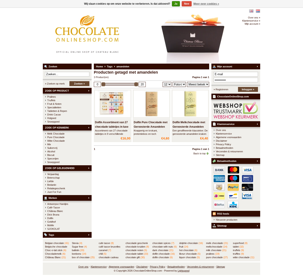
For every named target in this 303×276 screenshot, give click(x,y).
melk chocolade (217, 243)
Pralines (51, 96)
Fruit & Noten (54, 104)
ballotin (78, 250)
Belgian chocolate (57, 243)
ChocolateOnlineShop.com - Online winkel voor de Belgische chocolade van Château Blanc (101, 35)
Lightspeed (183, 270)
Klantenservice (225, 124)
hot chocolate (188, 250)
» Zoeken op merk (55, 83)
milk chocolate (216, 250)
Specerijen (53, 158)
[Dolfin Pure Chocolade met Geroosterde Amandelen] (151, 117)
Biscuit (50, 155)
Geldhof (51, 221)
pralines (213, 253)
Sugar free (79, 246)
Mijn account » (252, 23)
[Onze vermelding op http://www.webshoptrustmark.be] (236, 117)
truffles (238, 253)
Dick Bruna (53, 214)
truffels (238, 250)
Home (99, 66)
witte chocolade (243, 257)
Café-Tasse (53, 207)
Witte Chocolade (56, 140)
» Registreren (221, 89)
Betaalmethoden (224, 148)
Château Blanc (55, 211)
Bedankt (51, 184)
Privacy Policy (223, 144)
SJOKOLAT (53, 229)
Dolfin (50, 218)
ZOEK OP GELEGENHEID (60, 168)
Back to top (199, 153)
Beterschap (53, 177)
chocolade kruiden (137, 246)
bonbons (79, 253)
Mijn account (224, 66)
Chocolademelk (55, 253)
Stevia (77, 243)
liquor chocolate (189, 257)
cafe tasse (106, 243)
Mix (49, 144)
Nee (186, 3)
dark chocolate (162, 250)
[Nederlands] (258, 11)
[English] (251, 11)
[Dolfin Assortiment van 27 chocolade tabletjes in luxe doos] (113, 117)
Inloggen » (248, 89)
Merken (53, 198)
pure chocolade (217, 257)
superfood (240, 243)
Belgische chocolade (56, 246)
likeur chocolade (190, 253)
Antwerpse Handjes (57, 204)
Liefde (50, 181)
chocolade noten (136, 250)
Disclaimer (221, 140)
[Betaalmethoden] (232, 190)
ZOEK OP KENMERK (57, 127)
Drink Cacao (54, 114)
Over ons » (254, 17)
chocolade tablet (137, 253)
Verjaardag (53, 174)
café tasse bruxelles (109, 246)
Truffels (51, 100)
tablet (238, 246)
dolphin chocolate (191, 243)
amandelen (122, 66)
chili (102, 253)
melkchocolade (216, 246)
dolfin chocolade (163, 253)
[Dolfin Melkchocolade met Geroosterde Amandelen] (190, 117)
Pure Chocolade (56, 137)
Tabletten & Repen (57, 111)
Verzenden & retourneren (229, 151)
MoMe (50, 225)
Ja (175, 3)
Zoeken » (79, 83)
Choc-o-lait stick (55, 250)
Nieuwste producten (226, 219)
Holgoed (51, 118)
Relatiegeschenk (56, 188)
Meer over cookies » (206, 3)
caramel (105, 250)
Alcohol (51, 151)
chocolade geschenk (137, 243)
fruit (183, 246)
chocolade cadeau (108, 257)
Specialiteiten (54, 107)
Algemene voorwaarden (228, 137)
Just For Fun (54, 192)
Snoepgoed (53, 121)
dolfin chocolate (162, 257)
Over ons (221, 130)
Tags (51, 235)
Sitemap (220, 155)
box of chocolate (83, 257)
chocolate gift (135, 257)
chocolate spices (163, 243)
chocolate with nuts (164, 246)
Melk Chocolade (56, 133)
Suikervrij (52, 148)
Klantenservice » (251, 20)
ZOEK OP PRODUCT (57, 90)
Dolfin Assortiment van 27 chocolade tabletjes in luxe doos (111, 127)
